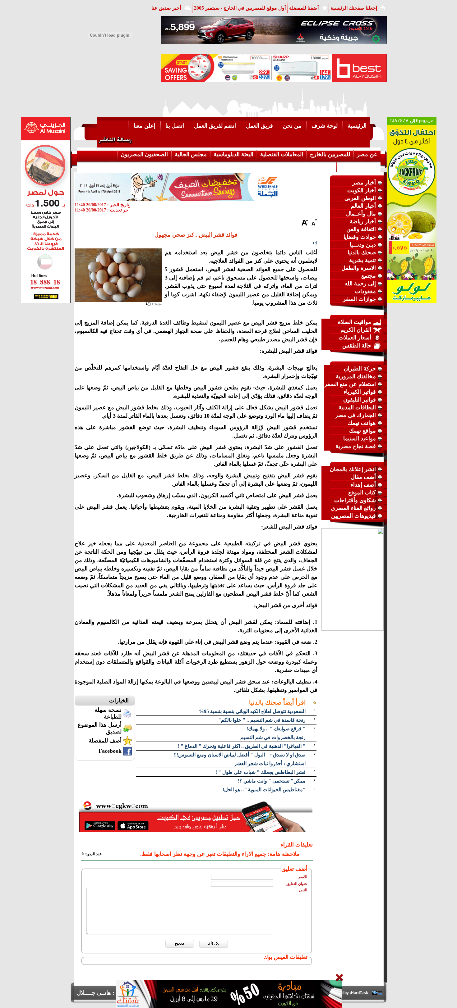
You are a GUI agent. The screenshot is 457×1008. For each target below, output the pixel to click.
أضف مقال (363, 477)
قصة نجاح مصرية (355, 446)
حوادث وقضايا (360, 237)
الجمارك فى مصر (355, 415)
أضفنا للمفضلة (304, 8)
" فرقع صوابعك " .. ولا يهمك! (276, 728)
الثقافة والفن (361, 229)
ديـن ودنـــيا (363, 245)
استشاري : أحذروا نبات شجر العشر (270, 763)
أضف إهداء (363, 485)
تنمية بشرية (362, 260)
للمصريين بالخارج (330, 154)
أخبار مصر (364, 182)
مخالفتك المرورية (356, 376)
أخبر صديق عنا (166, 8)
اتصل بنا (174, 126)
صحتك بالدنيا (362, 252)
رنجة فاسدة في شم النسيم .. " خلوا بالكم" (262, 720)
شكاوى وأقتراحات (355, 500)
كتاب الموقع (362, 492)
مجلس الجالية (191, 154)
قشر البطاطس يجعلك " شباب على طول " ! (260, 772)
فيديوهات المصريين (353, 516)
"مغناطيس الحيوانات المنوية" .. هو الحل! (264, 789)
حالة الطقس (356, 346)
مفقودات (365, 291)
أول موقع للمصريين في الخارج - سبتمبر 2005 (240, 8)
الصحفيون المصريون (144, 154)
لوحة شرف (325, 126)
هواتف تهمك (362, 423)
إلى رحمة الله (360, 283)
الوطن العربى (360, 198)
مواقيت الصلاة (354, 322)
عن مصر (367, 154)
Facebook (110, 751)
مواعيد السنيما (359, 438)
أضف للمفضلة (105, 741)
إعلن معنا (144, 126)
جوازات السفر (359, 299)
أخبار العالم (363, 206)
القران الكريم (355, 330)
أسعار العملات (355, 337)
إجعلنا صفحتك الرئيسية (353, 8)
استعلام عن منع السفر (350, 384)
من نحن (292, 126)
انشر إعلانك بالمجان (353, 469)
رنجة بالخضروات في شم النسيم (273, 737)
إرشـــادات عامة (358, 166)
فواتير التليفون (359, 400)
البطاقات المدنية (357, 407)
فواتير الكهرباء (360, 392)
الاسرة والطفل (358, 268)
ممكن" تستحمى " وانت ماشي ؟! (272, 780)
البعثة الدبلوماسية (233, 154)
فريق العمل (259, 126)
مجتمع (368, 276)
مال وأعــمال (361, 214)
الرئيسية (357, 126)
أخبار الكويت (361, 190)
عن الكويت (320, 166)
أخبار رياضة (363, 221)
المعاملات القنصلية (281, 154)
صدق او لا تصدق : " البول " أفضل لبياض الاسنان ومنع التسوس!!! (239, 754)
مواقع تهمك (362, 431)
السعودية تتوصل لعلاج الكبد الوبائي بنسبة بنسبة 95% (252, 711)
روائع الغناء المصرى (353, 508)
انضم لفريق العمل (215, 126)
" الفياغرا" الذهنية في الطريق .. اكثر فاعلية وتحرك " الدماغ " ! (242, 746)
